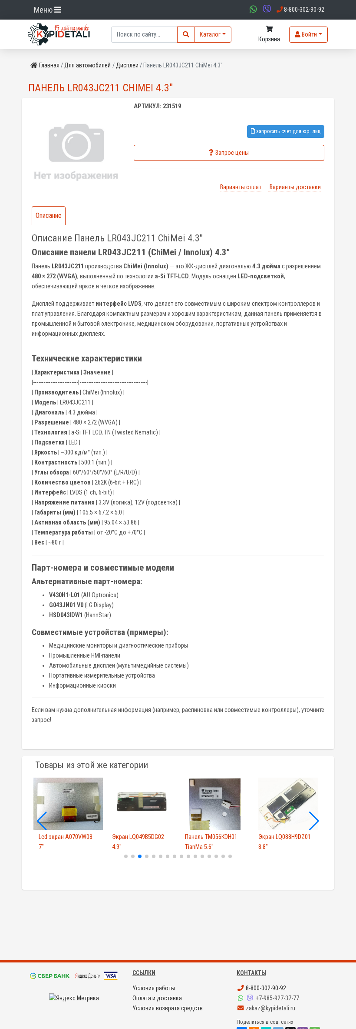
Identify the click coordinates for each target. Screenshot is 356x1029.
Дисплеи (127, 65)
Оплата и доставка (157, 998)
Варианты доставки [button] (294, 187)
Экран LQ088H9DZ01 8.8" (284, 842)
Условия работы (153, 988)
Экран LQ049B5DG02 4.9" (138, 842)
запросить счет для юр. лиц (287, 131)
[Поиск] (185, 35)
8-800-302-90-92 (265, 988)
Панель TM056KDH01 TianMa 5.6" (211, 842)
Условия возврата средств (167, 1008)
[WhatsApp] (241, 998)
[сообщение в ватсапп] (252, 9)
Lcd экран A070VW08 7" (65, 842)
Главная (49, 65)
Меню (44, 9)
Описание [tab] (49, 215)
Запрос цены (232, 153)
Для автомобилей (87, 65)
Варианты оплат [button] (240, 187)
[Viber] (251, 998)
